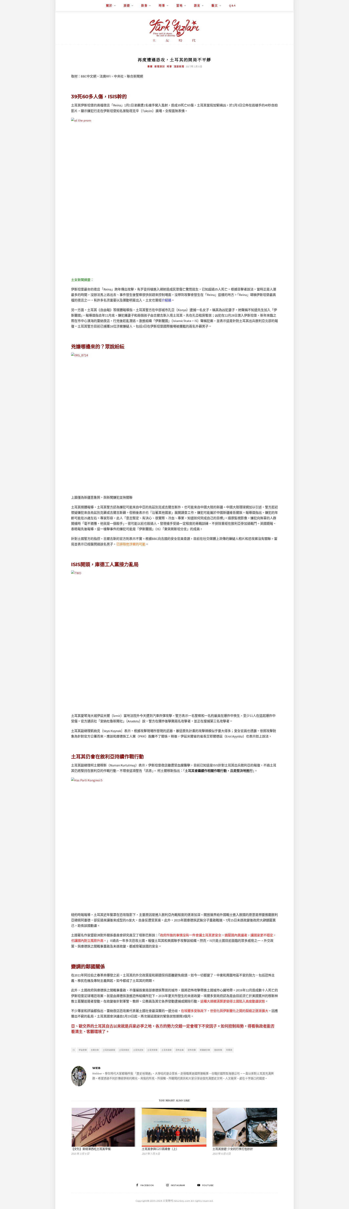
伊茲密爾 (83, 1050)
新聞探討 (160, 66)
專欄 (150, 66)
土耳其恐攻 (138, 1050)
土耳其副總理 (109, 1050)
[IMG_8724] (174, 422)
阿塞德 (229, 1050)
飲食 (144, 5)
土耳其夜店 (124, 1050)
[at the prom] (174, 195)
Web (96, 1068)
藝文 (214, 5)
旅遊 (127, 5)
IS (74, 1050)
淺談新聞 (179, 66)
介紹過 (166, 300)
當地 (179, 5)
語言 (197, 5)
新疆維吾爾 (205, 1050)
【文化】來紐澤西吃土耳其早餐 (91, 1149)
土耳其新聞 (152, 1050)
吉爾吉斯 (95, 1050)
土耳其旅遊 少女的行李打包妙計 (232, 1149)
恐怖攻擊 (192, 1050)
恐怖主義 (180, 1050)
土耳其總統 (167, 1050)
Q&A (232, 5)
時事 (162, 5)
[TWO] (174, 639)
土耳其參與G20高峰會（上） (160, 1149)
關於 (109, 5)
